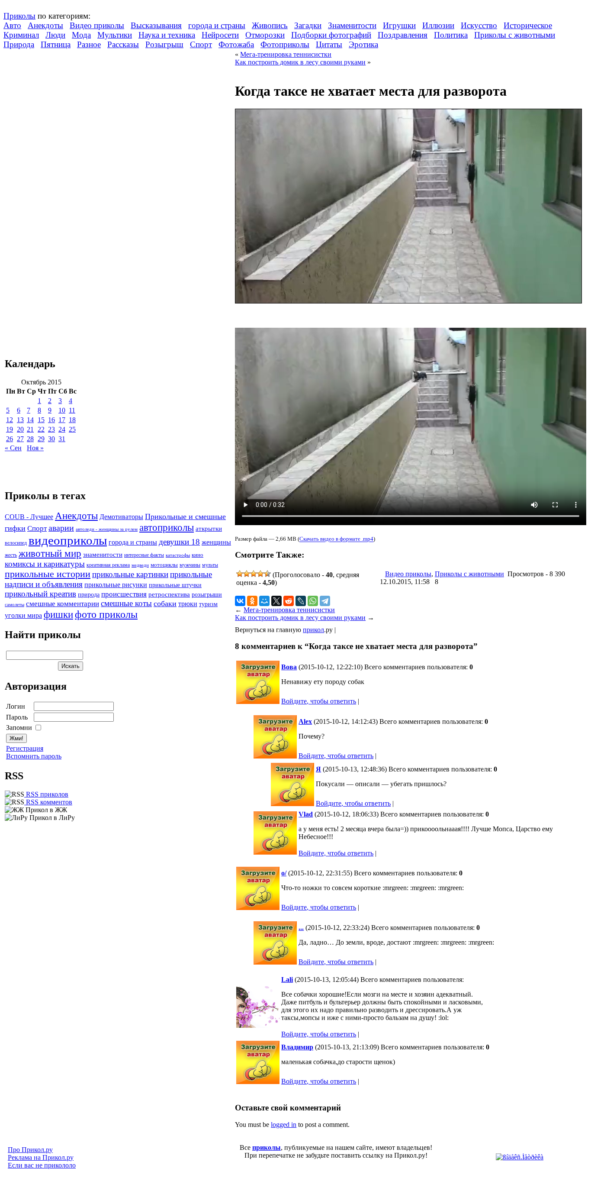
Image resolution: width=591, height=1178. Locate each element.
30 (51, 438)
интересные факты (144, 555)
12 (9, 419)
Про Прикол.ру (30, 1149)
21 (30, 429)
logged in (283, 1124)
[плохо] (246, 573)
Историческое (528, 25)
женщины (216, 542)
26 (9, 438)
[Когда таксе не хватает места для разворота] (408, 301)
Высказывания (156, 25)
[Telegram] (325, 601)
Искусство (479, 25)
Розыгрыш (164, 44)
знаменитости (102, 554)
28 (30, 438)
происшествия (124, 594)
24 (61, 429)
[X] (276, 601)
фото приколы (106, 614)
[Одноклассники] (252, 601)
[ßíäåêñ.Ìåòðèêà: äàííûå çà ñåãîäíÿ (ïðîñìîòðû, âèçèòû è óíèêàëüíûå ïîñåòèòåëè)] (519, 1157)
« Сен (13, 448)
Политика (451, 34)
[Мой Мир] (264, 601)
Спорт (201, 44)
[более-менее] (253, 573)
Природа (18, 44)
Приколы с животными (514, 34)
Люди (55, 34)
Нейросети (220, 34)
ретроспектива (169, 594)
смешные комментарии (62, 604)
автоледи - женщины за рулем (107, 529)
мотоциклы (164, 565)
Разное (89, 44)
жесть (11, 555)
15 (41, 419)
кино (197, 555)
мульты (210, 565)
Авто (12, 25)
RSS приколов (46, 794)
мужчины (190, 565)
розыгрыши (207, 594)
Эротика (363, 44)
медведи (140, 565)
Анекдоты (45, 25)
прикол (313, 629)
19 (9, 429)
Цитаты (329, 44)
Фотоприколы (284, 44)
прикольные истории (47, 574)
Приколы (19, 15)
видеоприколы (68, 540)
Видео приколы (97, 25)
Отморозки (265, 34)
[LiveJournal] (301, 601)
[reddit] (288, 601)
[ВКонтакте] (240, 601)
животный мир (50, 553)
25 (72, 429)
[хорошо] (260, 573)
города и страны (216, 25)
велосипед (16, 543)
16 (51, 419)
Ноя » (35, 448)
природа (89, 594)
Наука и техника (166, 34)
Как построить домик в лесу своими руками (300, 62)
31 (61, 438)
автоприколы (166, 527)
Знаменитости (352, 25)
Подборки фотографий (331, 34)
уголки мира (23, 615)
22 (41, 429)
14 (30, 419)
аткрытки (209, 528)
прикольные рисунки (115, 584)
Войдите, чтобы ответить (318, 701)
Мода (81, 34)
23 (51, 429)
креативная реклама (108, 565)
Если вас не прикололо (42, 1165)
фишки (58, 614)
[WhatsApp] (313, 601)
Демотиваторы (121, 517)
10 (61, 410)
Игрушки (399, 25)
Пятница (56, 44)
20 (20, 429)
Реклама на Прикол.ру (41, 1157)
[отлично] (267, 573)
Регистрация (24, 748)
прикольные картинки (130, 574)
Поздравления (402, 34)
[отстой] (239, 573)
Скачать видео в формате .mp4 (336, 539)
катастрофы (178, 555)
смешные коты (126, 603)
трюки (187, 603)
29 (41, 438)
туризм (208, 604)
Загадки (307, 25)
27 (20, 438)
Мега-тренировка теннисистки (285, 54)
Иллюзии (438, 25)
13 (20, 419)
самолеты (14, 604)
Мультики (114, 34)
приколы (266, 1147)
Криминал (21, 34)
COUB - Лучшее (29, 516)
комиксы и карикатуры (45, 563)
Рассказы (123, 44)
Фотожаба (236, 44)
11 (72, 410)
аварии (61, 528)
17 (61, 419)
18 (72, 419)
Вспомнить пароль (33, 756)
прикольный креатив (40, 593)
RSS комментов (48, 802)
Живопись (270, 25)
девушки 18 (179, 541)
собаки (165, 603)
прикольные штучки (175, 584)
